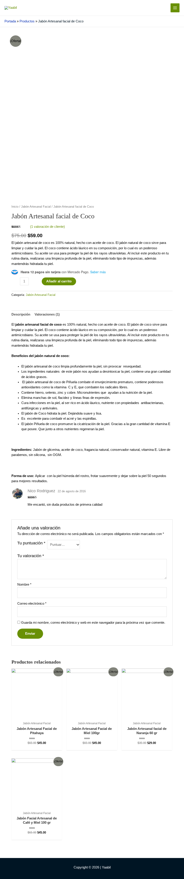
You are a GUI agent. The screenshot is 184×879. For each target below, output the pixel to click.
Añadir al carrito (59, 281)
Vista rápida (36, 715)
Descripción (20, 314)
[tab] (20, 314)
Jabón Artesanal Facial (36, 206)
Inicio (14, 206)
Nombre (24, 584)
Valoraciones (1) (47, 314)
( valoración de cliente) (47, 226)
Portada (10, 21)
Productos (27, 21)
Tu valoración (30, 556)
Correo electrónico (31, 603)
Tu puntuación (31, 543)
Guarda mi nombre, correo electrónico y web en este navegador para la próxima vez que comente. (93, 622)
